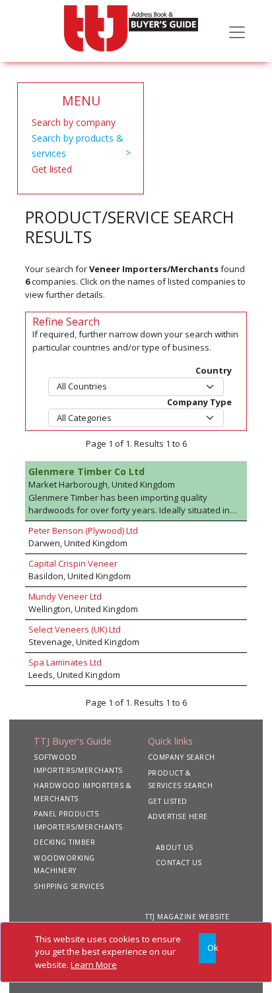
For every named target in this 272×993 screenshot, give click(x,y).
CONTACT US (179, 862)
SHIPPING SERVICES (69, 886)
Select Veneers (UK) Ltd (74, 629)
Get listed (52, 169)
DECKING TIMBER (64, 842)
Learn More (94, 965)
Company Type (199, 402)
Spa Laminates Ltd (65, 662)
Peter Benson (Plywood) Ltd (83, 530)
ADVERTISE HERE (178, 816)
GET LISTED (167, 801)
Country (213, 370)
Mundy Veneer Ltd (65, 596)
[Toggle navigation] (237, 31)
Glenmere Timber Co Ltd (86, 471)
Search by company (74, 122)
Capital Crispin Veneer (73, 563)
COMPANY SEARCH (181, 757)
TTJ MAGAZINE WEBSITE (187, 916)
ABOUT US (174, 847)
